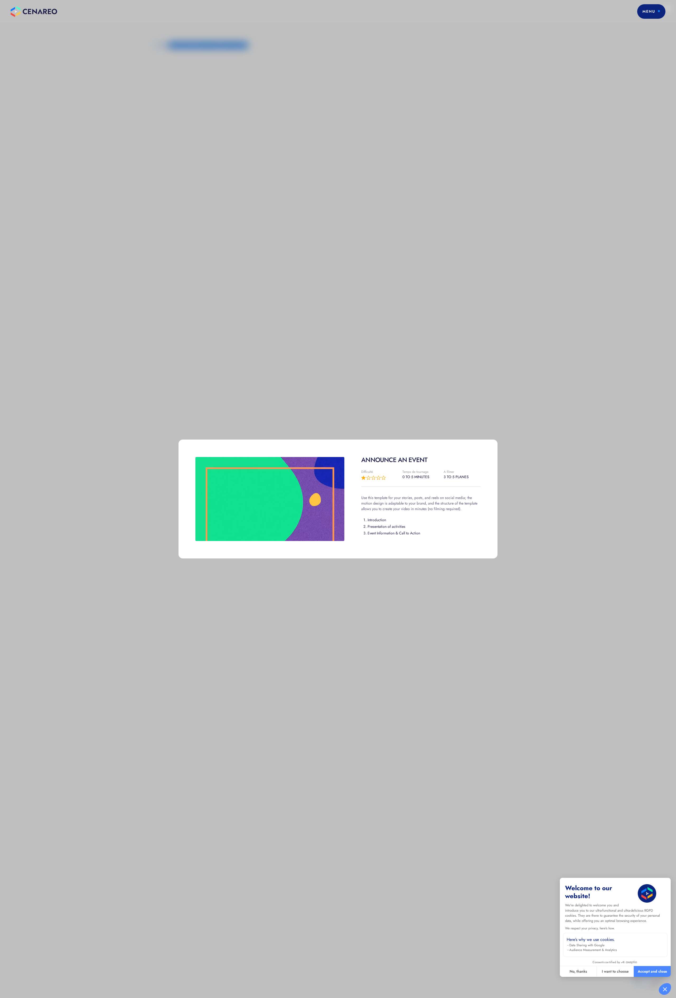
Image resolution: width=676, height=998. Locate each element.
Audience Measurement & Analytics (593, 950)
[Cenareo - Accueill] (34, 11)
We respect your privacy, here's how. (590, 928)
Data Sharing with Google (586, 945)
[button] (665, 989)
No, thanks (578, 971)
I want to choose (615, 971)
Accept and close (652, 971)
